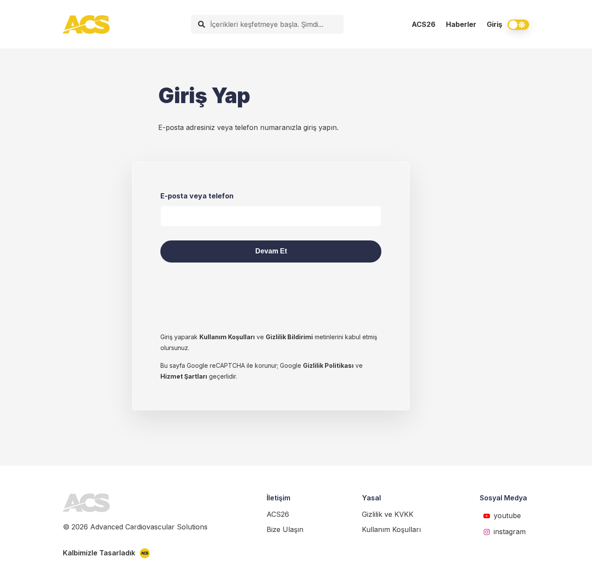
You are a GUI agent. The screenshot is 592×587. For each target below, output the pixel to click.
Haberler (461, 24)
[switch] (518, 24)
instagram (510, 531)
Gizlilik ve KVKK (387, 514)
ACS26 (424, 24)
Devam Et (271, 251)
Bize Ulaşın (285, 529)
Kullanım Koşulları (227, 337)
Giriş (494, 24)
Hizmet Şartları (183, 376)
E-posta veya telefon (197, 195)
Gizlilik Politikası (328, 365)
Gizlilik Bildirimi (289, 337)
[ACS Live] (86, 24)
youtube (507, 515)
